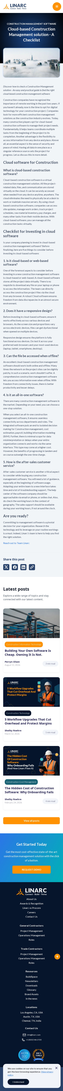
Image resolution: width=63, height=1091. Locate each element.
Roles (31, 939)
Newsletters (31, 981)
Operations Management (31, 935)
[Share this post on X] (6, 567)
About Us (31, 899)
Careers (31, 912)
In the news (31, 998)
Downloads (31, 985)
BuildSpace (31, 976)
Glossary (31, 989)
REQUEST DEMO (31, 869)
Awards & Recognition (31, 903)
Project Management (31, 930)
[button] (57, 6)
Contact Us (31, 916)
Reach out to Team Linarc (16, 543)
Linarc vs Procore (31, 907)
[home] (14, 6)
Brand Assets (32, 994)
